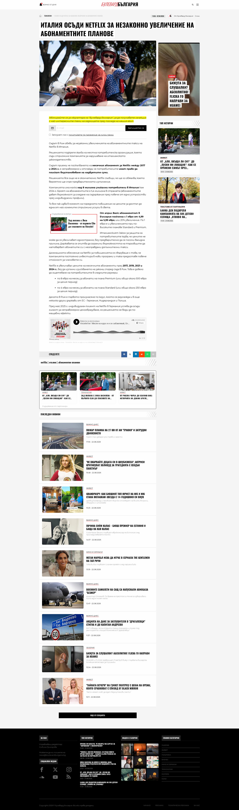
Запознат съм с (83, 135)
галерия (165, 745)
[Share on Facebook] (124, 354)
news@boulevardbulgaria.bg (52, 755)
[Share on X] (130, 354)
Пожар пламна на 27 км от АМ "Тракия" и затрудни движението (116, 431)
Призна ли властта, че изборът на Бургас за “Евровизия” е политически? (97, 745)
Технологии (167, 769)
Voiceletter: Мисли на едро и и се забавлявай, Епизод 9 (83, 342)
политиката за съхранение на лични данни (91, 135)
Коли (164, 779)
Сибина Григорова (48, 747)
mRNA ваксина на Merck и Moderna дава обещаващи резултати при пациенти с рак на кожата (98, 764)
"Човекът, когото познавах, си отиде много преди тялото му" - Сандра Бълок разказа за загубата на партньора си (98, 754)
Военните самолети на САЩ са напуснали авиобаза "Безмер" (117, 591)
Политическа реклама (178, 805)
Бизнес (165, 760)
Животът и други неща (56, 342)
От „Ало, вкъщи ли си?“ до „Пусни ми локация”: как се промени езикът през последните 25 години (178, 166)
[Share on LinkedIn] (136, 354)
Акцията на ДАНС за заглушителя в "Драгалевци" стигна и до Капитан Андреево (115, 623)
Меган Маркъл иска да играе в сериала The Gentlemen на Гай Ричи (118, 559)
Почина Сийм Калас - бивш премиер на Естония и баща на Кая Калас (116, 527)
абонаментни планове (69, 362)
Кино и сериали (169, 764)
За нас (44, 738)
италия (52, 362)
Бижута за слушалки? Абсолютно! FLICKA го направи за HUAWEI (118, 655)
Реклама (159, 805)
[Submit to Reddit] (142, 354)
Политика (166, 755)
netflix (44, 362)
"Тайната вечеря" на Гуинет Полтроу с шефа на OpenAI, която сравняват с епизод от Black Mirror (118, 687)
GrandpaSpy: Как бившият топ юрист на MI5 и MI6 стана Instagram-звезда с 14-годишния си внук (115, 495)
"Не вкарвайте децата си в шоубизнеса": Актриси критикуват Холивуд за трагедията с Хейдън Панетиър (115, 465)
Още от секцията (97, 715)
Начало (147, 805)
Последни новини (50, 414)
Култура (165, 774)
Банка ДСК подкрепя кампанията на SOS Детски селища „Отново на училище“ (177, 215)
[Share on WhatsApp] (147, 354)
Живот (165, 750)
